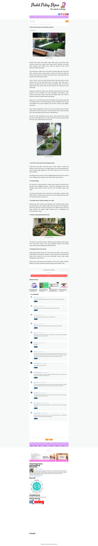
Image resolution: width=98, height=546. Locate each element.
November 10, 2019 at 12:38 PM (45, 403)
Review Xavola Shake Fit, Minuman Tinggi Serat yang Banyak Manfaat (43, 290)
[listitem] (35, 457)
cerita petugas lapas (63, 444)
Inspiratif (39, 444)
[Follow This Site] (64, 14)
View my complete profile (35, 477)
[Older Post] (51, 439)
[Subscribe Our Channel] (66, 14)
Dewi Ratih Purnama (37, 403)
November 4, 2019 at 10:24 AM (39, 324)
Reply (36, 301)
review (35, 444)
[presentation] (67, 457)
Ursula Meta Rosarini (37, 372)
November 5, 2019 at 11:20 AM (42, 393)
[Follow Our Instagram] (61, 14)
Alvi (34, 315)
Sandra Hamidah (37, 413)
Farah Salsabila (36, 363)
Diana (35, 333)
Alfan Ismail (36, 382)
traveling (57, 444)
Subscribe (49, 275)
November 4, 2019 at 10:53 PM (42, 382)
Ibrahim (35, 343)
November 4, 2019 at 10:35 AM (40, 351)
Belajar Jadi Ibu (45, 444)
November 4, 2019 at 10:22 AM (40, 297)
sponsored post (51, 444)
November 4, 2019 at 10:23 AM (39, 315)
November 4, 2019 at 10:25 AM (40, 332)
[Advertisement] (49, 511)
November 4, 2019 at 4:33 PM (45, 372)
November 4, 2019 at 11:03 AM (43, 363)
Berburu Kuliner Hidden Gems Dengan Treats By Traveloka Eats (63, 290)
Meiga (35, 306)
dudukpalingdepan (39, 469)
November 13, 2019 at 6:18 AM (43, 413)
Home (36, 17)
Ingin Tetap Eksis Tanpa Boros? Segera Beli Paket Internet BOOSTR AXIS (33, 290)
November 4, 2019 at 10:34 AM (40, 343)
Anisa (35, 297)
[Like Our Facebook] (59, 14)
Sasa (35, 324)
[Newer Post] (47, 439)
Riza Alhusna (36, 393)
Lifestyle (31, 444)
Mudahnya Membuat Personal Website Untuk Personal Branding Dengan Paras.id (53, 290)
